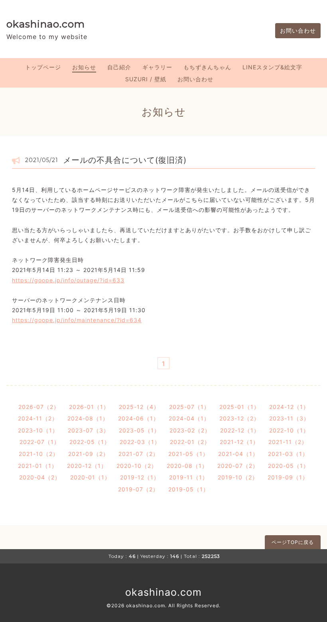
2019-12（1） (140, 477)
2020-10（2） (136, 465)
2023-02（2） (190, 430)
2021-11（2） (287, 441)
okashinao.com (45, 24)
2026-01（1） (89, 406)
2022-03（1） (140, 441)
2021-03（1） (288, 453)
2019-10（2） (238, 477)
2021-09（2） (88, 453)
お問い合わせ (298, 30)
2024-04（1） (189, 418)
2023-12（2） (239, 418)
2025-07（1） (189, 406)
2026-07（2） (38, 406)
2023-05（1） (139, 430)
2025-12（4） (139, 406)
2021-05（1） (188, 453)
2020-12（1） (87, 465)
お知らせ (84, 67)
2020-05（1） (288, 465)
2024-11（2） (38, 418)
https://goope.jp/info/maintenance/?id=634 (77, 320)
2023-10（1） (38, 430)
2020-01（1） (90, 477)
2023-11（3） (289, 418)
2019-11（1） (188, 477)
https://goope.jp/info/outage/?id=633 (68, 280)
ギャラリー (157, 67)
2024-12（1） (289, 406)
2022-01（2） (190, 441)
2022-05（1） (89, 441)
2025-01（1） (239, 406)
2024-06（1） (138, 418)
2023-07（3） (88, 430)
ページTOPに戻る (293, 542)
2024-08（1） (87, 418)
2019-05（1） (188, 489)
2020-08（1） (187, 465)
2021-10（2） (39, 453)
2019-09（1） (288, 477)
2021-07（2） (138, 453)
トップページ (43, 67)
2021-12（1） (239, 441)
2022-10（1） (289, 430)
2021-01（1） (37, 465)
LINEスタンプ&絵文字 (272, 67)
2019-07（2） (138, 489)
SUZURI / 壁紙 (145, 79)
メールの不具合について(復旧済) (125, 160)
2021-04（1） (238, 453)
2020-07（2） (237, 465)
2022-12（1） (240, 430)
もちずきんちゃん (207, 67)
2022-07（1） (40, 441)
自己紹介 (119, 67)
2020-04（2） (40, 477)
